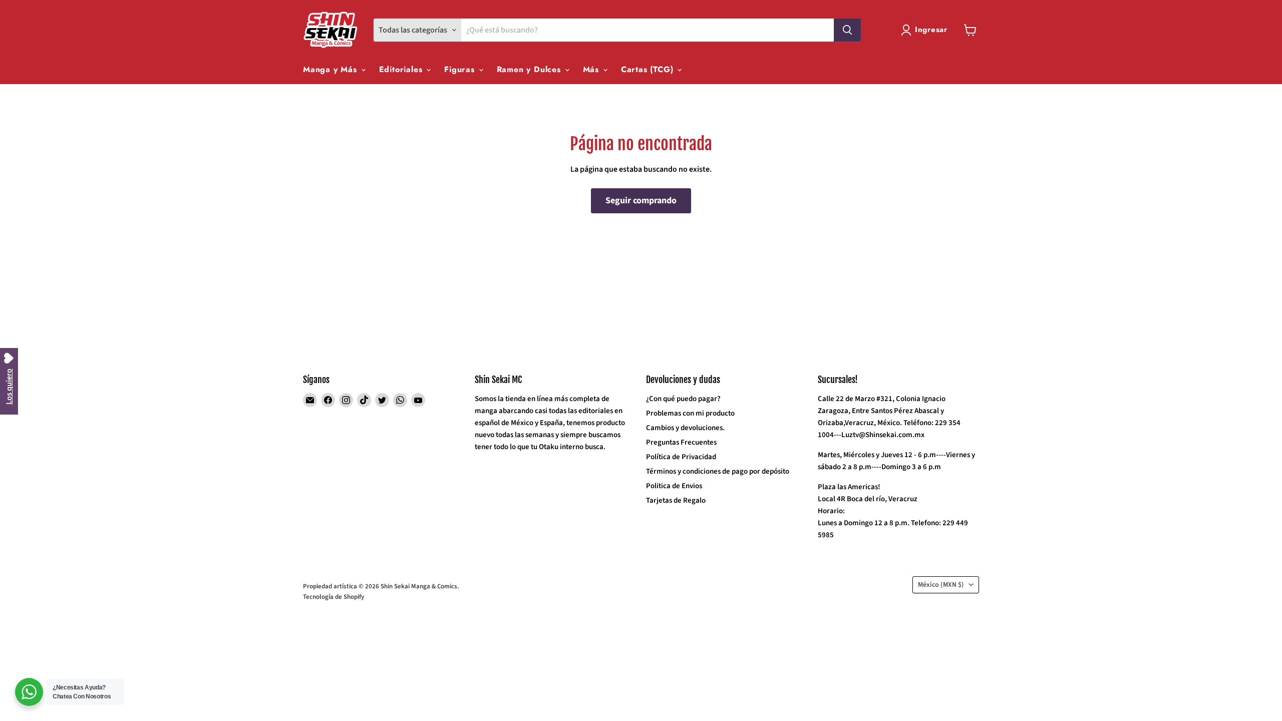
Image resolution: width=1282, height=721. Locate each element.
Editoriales (402, 69)
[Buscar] (847, 30)
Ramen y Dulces (530, 69)
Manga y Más (331, 69)
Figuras (460, 69)
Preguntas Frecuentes (681, 442)
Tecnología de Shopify (333, 596)
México (941, 585)
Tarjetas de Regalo (676, 500)
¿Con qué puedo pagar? (683, 399)
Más (592, 69)
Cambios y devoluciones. (685, 428)
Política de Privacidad (681, 457)
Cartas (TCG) (648, 69)
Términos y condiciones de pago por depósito (717, 471)
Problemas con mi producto (690, 413)
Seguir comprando (641, 200)
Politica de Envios (674, 486)
